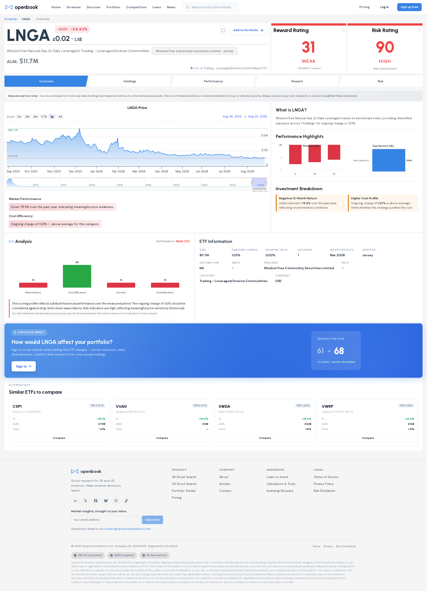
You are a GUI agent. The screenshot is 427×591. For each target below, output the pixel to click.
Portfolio (113, 7)
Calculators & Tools (281, 484)
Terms (316, 546)
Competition (136, 7)
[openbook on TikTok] (126, 501)
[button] (308, 48)
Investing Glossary (280, 491)
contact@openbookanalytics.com (127, 529)
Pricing (364, 7)
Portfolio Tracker (184, 491)
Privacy (328, 546)
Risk (380, 81)
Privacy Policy (324, 484)
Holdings (130, 81)
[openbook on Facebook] (96, 501)
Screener (73, 7)
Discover (94, 7)
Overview (46, 81)
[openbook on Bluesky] (106, 501)
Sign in (21, 366)
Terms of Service (326, 477)
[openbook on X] (85, 501)
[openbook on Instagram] (116, 501)
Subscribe (152, 520)
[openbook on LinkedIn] (75, 501)
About (223, 477)
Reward (297, 81)
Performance (213, 81)
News (171, 7)
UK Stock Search (184, 477)
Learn (156, 7)
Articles (224, 484)
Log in (384, 7)
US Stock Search (184, 484)
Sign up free (409, 7)
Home (56, 7)
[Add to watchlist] (223, 30)
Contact (225, 491)
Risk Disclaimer (324, 491)
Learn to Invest (277, 477)
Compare (59, 438)
